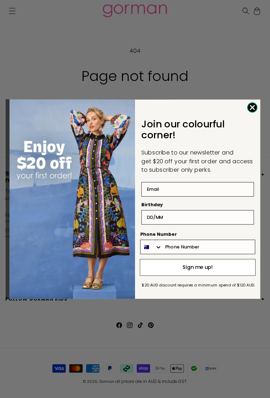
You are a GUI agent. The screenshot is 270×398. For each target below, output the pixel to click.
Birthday (152, 204)
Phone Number (158, 234)
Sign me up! (197, 267)
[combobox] (151, 247)
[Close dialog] (252, 107)
